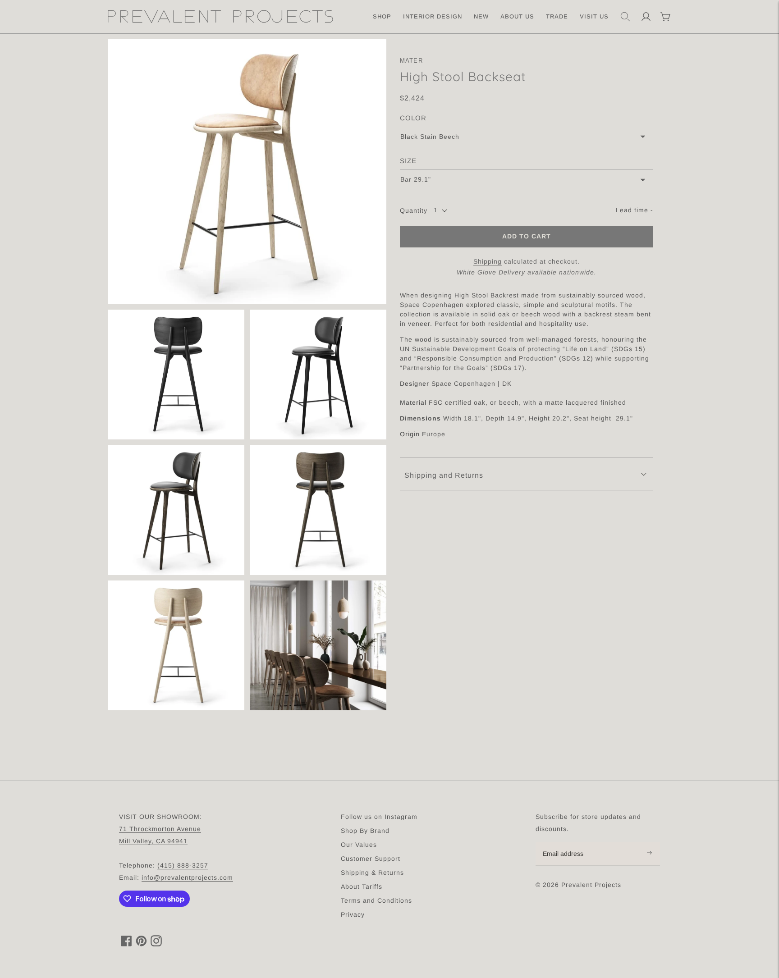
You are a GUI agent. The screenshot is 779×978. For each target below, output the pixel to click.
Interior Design (432, 16)
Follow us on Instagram (379, 816)
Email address (568, 842)
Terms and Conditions (376, 900)
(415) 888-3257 (182, 865)
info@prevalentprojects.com (187, 877)
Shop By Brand (365, 830)
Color (413, 118)
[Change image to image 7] (318, 645)
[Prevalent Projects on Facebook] (126, 944)
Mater (411, 60)
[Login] (646, 17)
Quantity (413, 210)
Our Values (359, 844)
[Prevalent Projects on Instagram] (156, 944)
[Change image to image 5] (318, 510)
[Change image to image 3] (318, 375)
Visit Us (594, 16)
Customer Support (370, 858)
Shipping (487, 261)
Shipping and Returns (443, 475)
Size (408, 161)
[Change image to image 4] (176, 510)
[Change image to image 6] (176, 645)
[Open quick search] (625, 17)
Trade (557, 16)
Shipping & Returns (372, 872)
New (481, 16)
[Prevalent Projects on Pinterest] (141, 944)
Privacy (353, 914)
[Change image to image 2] (176, 375)
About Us (517, 16)
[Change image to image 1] (247, 171)
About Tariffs (361, 886)
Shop (382, 16)
